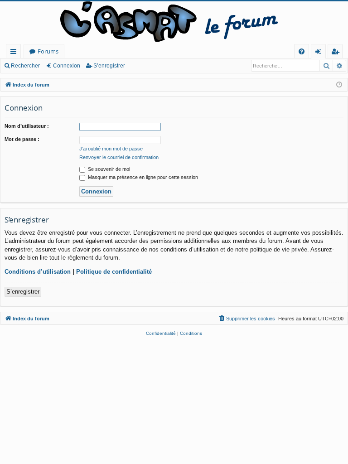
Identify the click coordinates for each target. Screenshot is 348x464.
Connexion (66, 66)
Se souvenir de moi (108, 169)
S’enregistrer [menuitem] (337, 52)
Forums (48, 51)
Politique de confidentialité (114, 271)
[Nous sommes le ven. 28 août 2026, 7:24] (339, 85)
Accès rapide (15, 52)
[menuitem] (302, 51)
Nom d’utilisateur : (27, 126)
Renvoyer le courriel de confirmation (119, 157)
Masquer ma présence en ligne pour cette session (142, 177)
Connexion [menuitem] (320, 52)
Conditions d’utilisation (38, 271)
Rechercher (25, 66)
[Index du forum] (174, 22)
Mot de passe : (22, 139)
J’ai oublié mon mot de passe (111, 148)
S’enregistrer (109, 66)
